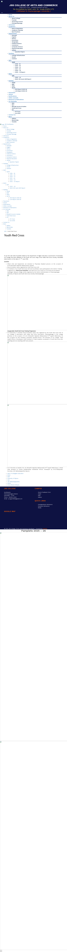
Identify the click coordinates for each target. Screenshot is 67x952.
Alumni (11, 94)
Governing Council (17, 21)
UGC (8, 480)
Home (10, 14)
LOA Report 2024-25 (21, 91)
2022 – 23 (18, 70)
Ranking (11, 80)
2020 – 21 (18, 67)
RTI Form (17, 111)
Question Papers (20, 51)
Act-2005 (17, 113)
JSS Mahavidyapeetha (13, 481)
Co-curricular (13, 101)
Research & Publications (16, 99)
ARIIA (13, 86)
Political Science (17, 43)
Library (14, 50)
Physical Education (17, 48)
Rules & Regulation (17, 28)
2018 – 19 (17, 64)
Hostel (14, 57)
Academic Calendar (17, 30)
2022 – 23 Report (20, 72)
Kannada (14, 35)
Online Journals (13, 98)
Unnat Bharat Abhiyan (13, 485)
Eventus (45, 528)
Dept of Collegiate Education (15, 473)
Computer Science (17, 46)
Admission (12, 25)
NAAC (10, 74)
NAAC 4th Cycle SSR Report (23, 79)
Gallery (14, 118)
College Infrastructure (18, 55)
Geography (15, 42)
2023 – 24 (18, 77)
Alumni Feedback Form (44, 492)
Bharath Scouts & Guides (19, 106)
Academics (12, 26)
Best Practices (16, 31)
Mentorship (15, 120)
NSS (13, 103)
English (14, 37)
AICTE (13, 87)
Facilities (11, 53)
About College (16, 18)
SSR (13, 75)
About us (11, 16)
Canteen (14, 58)
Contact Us (12, 115)
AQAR (13, 62)
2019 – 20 (18, 65)
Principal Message (17, 23)
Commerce (15, 45)
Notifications (13, 96)
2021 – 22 (18, 69)
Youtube (14, 121)
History (14, 38)
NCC (13, 105)
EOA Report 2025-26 (21, 89)
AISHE (13, 82)
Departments (13, 33)
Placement (12, 92)
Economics (15, 40)
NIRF (13, 84)
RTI (13, 109)
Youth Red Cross (16, 108)
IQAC (10, 60)
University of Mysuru (12, 478)
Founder (14, 20)
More (10, 116)
